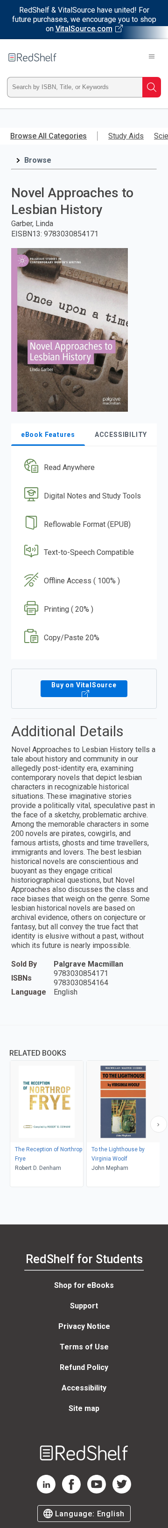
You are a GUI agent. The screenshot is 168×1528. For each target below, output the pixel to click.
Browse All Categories (48, 135)
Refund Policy (84, 1367)
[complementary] (84, 1107)
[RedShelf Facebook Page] (71, 1491)
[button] (83, 467)
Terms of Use (84, 1346)
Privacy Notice (84, 1326)
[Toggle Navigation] (151, 57)
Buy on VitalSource (83, 685)
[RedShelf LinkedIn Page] (46, 1491)
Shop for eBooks (84, 1285)
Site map (84, 1408)
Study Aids (126, 135)
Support (84, 1305)
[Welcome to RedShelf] (32, 57)
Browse (37, 160)
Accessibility (84, 1387)
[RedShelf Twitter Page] (121, 1491)
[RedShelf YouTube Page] (96, 1491)
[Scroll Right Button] (158, 1124)
